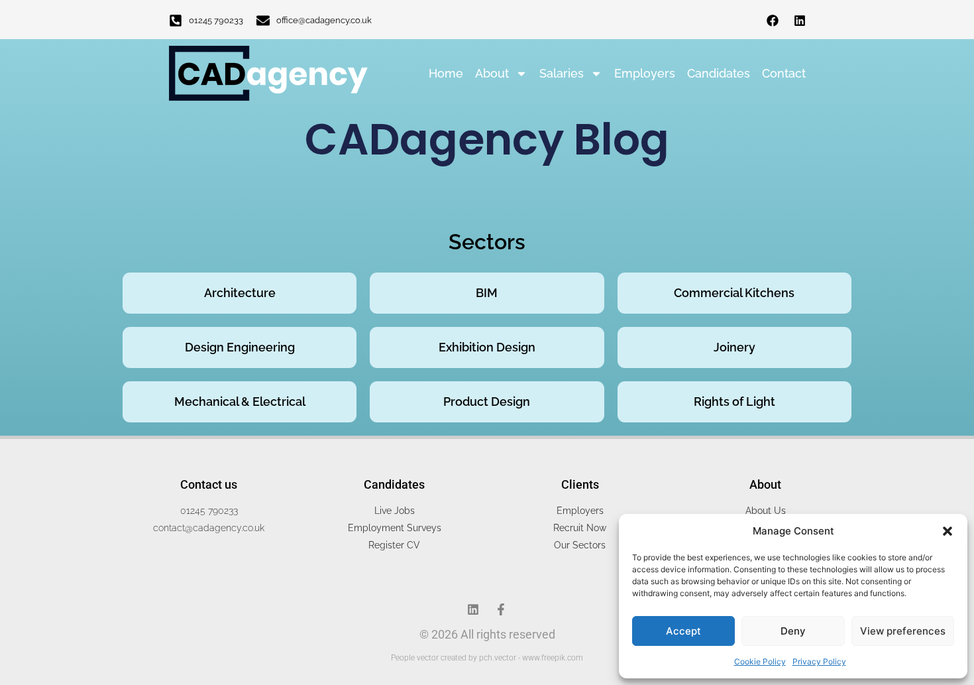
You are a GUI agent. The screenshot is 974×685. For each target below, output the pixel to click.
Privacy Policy (819, 661)
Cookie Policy (760, 661)
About (492, 73)
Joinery (734, 347)
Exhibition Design (487, 347)
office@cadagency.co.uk (324, 20)
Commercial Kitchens (734, 293)
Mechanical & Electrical (239, 401)
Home (446, 73)
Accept (683, 631)
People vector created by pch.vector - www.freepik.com (487, 657)
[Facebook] (773, 20)
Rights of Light (734, 401)
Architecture (240, 293)
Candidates (718, 73)
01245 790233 (216, 20)
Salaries (561, 73)
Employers (644, 73)
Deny (793, 631)
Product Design (486, 401)
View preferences (903, 631)
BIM (487, 293)
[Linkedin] (800, 20)
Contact (784, 73)
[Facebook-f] (501, 609)
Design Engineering (240, 347)
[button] (947, 531)
